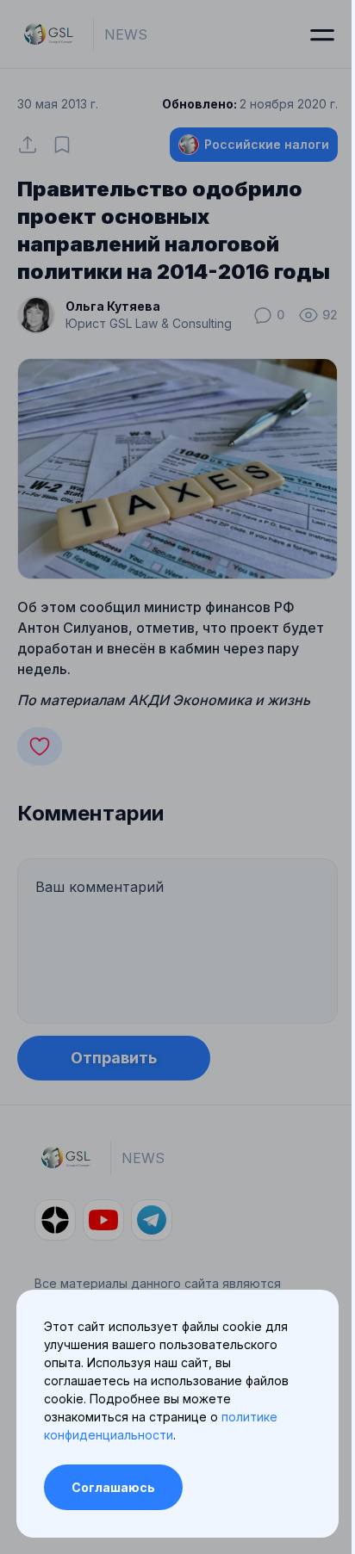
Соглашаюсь (113, 1487)
